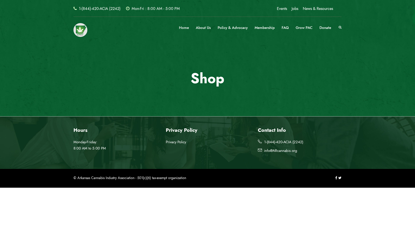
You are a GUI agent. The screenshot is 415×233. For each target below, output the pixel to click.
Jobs (295, 8)
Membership (265, 27)
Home (184, 27)
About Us (203, 27)
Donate (325, 27)
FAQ (285, 27)
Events (282, 8)
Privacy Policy (176, 142)
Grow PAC (304, 27)
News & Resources (318, 8)
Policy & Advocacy (233, 27)
